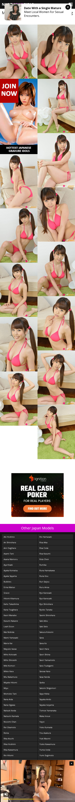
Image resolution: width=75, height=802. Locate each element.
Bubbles (7, 581)
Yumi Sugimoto (46, 755)
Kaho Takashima (11, 604)
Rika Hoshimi (10, 744)
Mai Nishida (9, 632)
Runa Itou (43, 576)
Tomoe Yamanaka (47, 710)
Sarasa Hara (44, 671)
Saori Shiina (44, 654)
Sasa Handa (44, 677)
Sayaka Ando (45, 699)
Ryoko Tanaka (45, 609)
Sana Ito (43, 643)
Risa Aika (43, 542)
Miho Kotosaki (10, 654)
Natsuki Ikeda (10, 710)
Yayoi (41, 721)
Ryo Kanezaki (45, 598)
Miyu (6, 688)
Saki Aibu (43, 621)
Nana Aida (8, 699)
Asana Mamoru (11, 559)
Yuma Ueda (44, 749)
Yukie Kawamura (47, 744)
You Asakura (45, 733)
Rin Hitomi (8, 755)
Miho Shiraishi (10, 660)
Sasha (42, 682)
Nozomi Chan (10, 721)
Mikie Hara (9, 671)
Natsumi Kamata (11, 716)
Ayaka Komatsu (11, 570)
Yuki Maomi (44, 738)
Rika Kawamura (11, 749)
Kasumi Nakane (11, 621)
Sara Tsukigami (46, 665)
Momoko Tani (10, 693)
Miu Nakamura (10, 677)
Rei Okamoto (10, 727)
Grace (6, 593)
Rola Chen (44, 559)
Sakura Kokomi (46, 632)
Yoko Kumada (45, 727)
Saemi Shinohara (47, 615)
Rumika (42, 565)
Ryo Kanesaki (45, 593)
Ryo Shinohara (46, 604)
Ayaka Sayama (10, 576)
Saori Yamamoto (47, 660)
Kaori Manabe (10, 615)
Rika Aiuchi (9, 738)
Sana (41, 637)
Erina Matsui (9, 587)
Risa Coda (43, 548)
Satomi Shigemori (47, 688)
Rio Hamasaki (45, 536)
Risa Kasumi (44, 553)
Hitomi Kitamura (11, 598)
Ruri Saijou (44, 581)
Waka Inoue (44, 716)
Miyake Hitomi (10, 682)
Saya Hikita (44, 693)
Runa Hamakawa (47, 570)
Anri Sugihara (10, 548)
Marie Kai (8, 643)
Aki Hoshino (9, 536)
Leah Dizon (9, 626)
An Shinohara (10, 542)
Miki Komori (9, 665)
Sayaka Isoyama (46, 705)
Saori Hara (44, 649)
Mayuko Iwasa (10, 649)
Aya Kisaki (8, 565)
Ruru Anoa (44, 587)
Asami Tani (9, 553)
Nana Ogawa (9, 705)
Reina (6, 733)
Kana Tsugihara (11, 609)
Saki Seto (43, 626)
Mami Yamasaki (11, 637)
